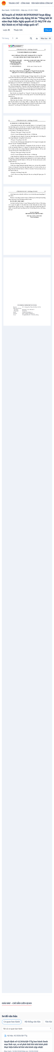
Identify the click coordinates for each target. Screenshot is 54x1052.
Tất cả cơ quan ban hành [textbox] (12, 1029)
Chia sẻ (48, 30)
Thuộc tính (18, 30)
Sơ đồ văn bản (9, 1016)
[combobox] (27, 1028)
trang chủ (14, 3)
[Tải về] (37, 38)
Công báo (25, 3)
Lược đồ (6, 30)
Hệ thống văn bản (32, 1022)
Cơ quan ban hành (12, 1022)
